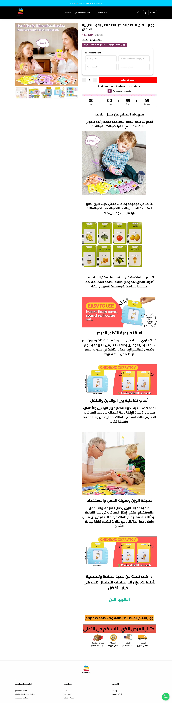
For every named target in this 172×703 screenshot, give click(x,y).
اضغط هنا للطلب (128, 80)
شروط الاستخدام (21, 690)
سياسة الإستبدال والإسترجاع (25, 694)
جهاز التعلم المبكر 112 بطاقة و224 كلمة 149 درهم (104, 44)
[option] (46, 54)
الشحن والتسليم (68, 698)
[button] (138, 12)
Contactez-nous (101, 12)
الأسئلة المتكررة (117, 694)
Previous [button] (17, 93)
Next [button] (76, 93)
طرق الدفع (67, 694)
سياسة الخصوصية (21, 698)
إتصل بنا (114, 690)
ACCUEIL (68, 12)
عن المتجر (66, 690)
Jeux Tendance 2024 (83, 12)
